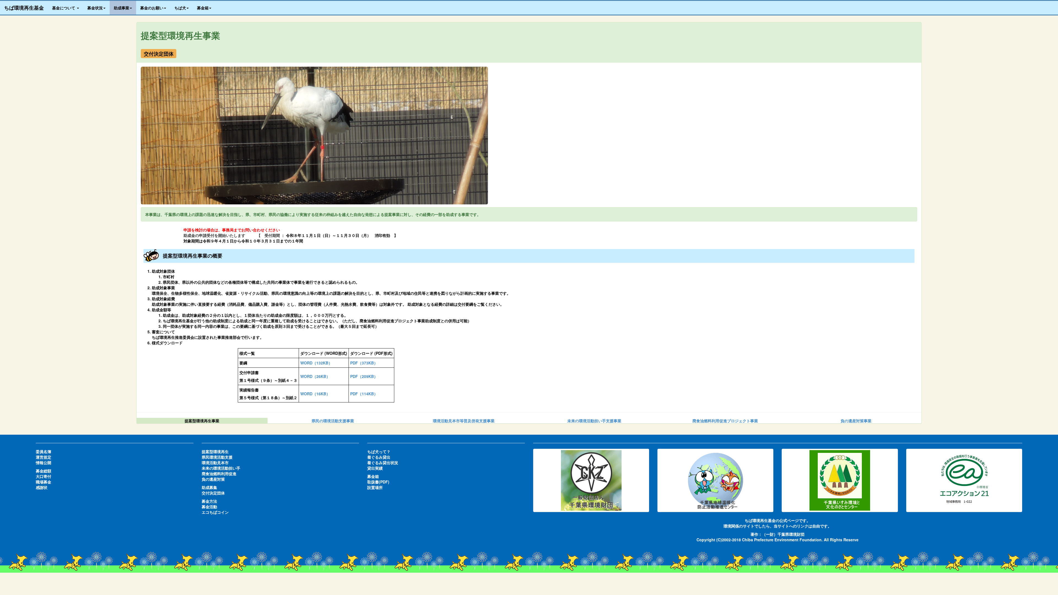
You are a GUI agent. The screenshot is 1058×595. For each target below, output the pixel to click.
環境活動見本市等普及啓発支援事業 (464, 420)
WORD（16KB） (315, 393)
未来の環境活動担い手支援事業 (594, 420)
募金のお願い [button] (151, 7)
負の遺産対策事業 (856, 420)
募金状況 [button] (95, 7)
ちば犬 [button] (180, 7)
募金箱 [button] (203, 7)
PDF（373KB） (364, 363)
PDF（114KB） (364, 393)
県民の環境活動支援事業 (333, 420)
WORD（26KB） (315, 376)
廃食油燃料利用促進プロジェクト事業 (725, 420)
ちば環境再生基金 (24, 7)
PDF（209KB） (364, 376)
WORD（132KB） (316, 363)
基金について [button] (64, 7)
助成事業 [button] (121, 7)
